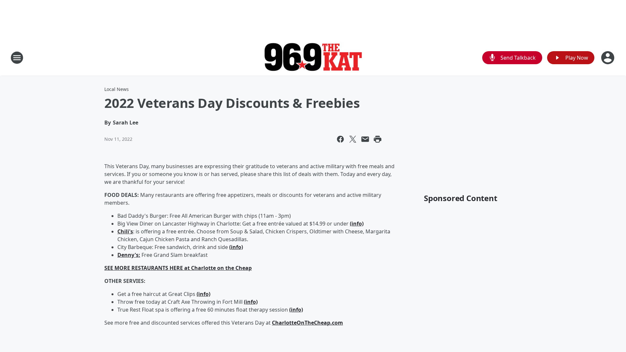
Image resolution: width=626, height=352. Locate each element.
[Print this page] (377, 139)
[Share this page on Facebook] (340, 139)
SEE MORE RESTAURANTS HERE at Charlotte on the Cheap (178, 267)
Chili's (125, 231)
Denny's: (128, 254)
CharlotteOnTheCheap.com (307, 322)
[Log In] (608, 57)
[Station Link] (313, 57)
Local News (116, 89)
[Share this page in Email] (365, 139)
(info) (357, 223)
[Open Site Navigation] (16, 57)
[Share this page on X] (352, 139)
